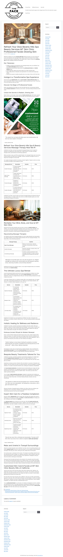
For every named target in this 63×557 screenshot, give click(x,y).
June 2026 (47, 40)
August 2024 (47, 71)
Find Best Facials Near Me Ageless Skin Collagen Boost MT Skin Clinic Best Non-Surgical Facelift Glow (40, 12)
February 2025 (48, 61)
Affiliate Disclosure (35, 7)
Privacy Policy (27, 7)
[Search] (57, 27)
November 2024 (48, 66)
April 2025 (47, 58)
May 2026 (47, 41)
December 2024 (48, 65)
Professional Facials (24, 490)
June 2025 (47, 55)
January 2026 (48, 46)
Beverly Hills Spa (13, 490)
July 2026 (47, 38)
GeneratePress (40, 555)
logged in (11, 501)
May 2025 (47, 56)
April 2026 (47, 43)
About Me (42, 7)
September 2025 (48, 50)
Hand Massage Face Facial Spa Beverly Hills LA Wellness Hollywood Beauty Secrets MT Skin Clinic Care (22, 491)
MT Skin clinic (19, 490)
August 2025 (47, 51)
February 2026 (48, 45)
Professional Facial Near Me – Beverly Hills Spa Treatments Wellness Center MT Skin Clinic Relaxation (21, 492)
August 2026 (47, 36)
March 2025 (47, 60)
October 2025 (48, 48)
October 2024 (48, 68)
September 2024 (48, 70)
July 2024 (47, 73)
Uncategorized (7, 489)
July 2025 (47, 53)
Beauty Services (7, 490)
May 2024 (47, 76)
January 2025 (48, 63)
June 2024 (47, 75)
